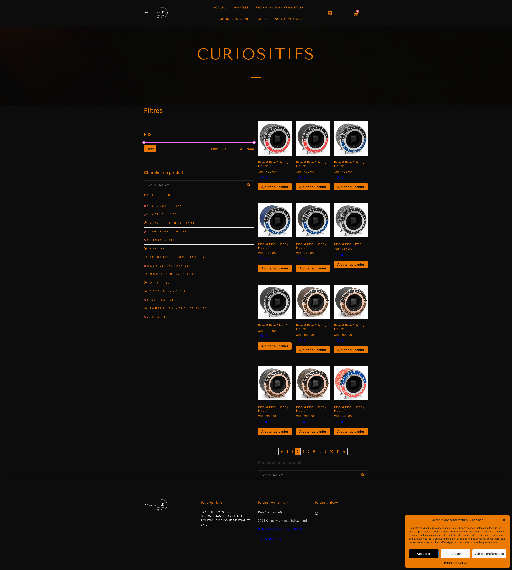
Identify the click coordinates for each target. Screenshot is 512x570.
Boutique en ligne (233, 19)
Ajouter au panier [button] (274, 187)
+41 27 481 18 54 (269, 539)
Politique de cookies (455, 562)
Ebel (159, 248)
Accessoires (165, 206)
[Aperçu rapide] (266, 178)
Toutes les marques (178, 308)
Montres (241, 7)
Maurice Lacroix (170, 265)
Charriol (162, 214)
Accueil (219, 7)
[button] (504, 520)
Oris (160, 282)
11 (338, 451)
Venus (157, 317)
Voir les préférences (489, 554)
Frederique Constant (178, 257)
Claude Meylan (168, 231)
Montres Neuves (174, 274)
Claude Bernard (172, 223)
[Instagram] (316, 513)
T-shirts (160, 300)
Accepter (423, 554)
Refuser (455, 554)
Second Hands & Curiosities (279, 7)
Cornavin (161, 240)
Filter (150, 149)
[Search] (249, 185)
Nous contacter (288, 19)
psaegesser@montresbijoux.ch (280, 528)
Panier (261, 19)
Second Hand (168, 291)
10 (331, 451)
